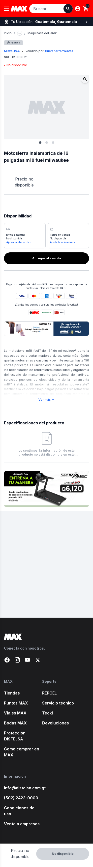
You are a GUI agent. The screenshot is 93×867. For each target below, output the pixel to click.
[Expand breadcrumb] (19, 33)
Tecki (47, 712)
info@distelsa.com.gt (23, 787)
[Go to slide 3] (53, 142)
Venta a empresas (22, 823)
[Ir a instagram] (17, 660)
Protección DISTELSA (15, 735)
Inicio (8, 33)
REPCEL (49, 693)
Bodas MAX (15, 722)
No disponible (63, 854)
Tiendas (12, 693)
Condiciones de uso (19, 810)
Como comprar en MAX (21, 751)
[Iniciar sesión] (78, 8)
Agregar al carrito (46, 258)
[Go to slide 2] (46, 142)
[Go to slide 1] (40, 142)
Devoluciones (55, 722)
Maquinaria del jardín (43, 33)
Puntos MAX (16, 702)
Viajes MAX (15, 712)
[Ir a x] (37, 660)
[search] (86, 8)
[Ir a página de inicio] (46, 637)
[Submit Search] (68, 8)
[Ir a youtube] (27, 660)
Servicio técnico (58, 702)
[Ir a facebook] (7, 660)
